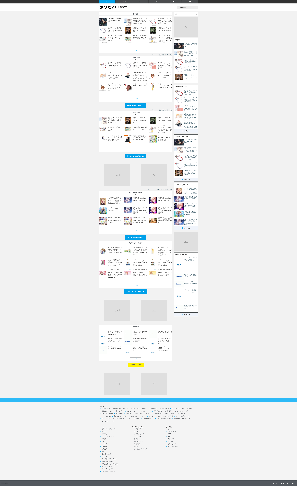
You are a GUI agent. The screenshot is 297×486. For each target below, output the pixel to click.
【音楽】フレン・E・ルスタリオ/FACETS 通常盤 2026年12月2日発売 (115, 209)
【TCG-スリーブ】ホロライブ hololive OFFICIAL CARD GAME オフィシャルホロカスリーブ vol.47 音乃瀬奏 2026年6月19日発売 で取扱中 (115, 200)
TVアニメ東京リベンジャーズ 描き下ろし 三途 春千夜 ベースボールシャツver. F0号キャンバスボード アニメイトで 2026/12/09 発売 (115, 262)
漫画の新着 (136, 326)
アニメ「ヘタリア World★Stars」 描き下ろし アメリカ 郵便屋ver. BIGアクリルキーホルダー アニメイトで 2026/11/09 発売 (140, 262)
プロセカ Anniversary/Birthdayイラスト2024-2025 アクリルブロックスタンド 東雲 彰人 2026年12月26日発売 (115, 75)
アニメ (140, 1)
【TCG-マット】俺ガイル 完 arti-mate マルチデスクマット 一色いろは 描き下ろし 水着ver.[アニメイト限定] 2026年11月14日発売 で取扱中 (165, 272)
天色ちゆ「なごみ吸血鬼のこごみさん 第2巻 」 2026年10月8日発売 (140, 332)
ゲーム (156, 1)
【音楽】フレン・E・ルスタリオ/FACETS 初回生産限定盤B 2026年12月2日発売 (165, 199)
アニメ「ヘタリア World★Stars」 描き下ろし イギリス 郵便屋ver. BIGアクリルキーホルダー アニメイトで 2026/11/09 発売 (165, 262)
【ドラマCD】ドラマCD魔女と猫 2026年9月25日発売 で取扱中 (115, 20)
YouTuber (173, 1)
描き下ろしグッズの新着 (135, 243)
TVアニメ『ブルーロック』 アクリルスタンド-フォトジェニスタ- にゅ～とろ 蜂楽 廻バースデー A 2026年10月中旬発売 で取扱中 (165, 39)
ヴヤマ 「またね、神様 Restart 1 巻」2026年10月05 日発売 (140, 348)
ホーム (107, 1)
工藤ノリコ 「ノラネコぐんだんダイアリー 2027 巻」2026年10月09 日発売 (115, 340)
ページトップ (149, 400)
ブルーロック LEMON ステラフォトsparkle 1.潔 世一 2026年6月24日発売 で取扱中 (140, 37)
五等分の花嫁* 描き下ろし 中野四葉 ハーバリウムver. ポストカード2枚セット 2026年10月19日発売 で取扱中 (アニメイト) (140, 251)
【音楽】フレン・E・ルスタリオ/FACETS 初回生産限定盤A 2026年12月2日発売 (140, 199)
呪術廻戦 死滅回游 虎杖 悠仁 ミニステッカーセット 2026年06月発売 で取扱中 (140, 137)
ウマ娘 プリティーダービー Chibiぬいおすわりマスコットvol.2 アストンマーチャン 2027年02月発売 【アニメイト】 (115, 87)
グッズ (123, 1)
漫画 (190, 1)
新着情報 (135, 14)
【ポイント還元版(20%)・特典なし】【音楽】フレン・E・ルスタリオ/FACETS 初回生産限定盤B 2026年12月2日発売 (165, 210)
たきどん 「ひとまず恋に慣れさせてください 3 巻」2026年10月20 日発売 (115, 332)
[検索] (196, 14)
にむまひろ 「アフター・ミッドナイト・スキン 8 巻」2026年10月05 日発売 (165, 348)
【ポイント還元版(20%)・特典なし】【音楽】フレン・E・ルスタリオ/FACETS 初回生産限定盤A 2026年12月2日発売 (140, 210)
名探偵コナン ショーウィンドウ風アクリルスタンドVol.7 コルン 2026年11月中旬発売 (165, 29)
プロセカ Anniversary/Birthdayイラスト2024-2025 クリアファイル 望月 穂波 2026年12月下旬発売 (165, 65)
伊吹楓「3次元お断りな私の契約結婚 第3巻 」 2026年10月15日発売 (140, 340)
